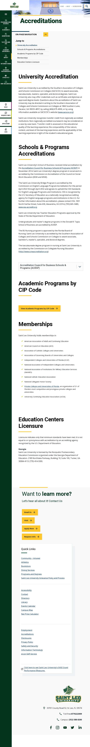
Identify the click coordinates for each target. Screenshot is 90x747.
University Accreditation (27, 45)
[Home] (14, 5)
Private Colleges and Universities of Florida (41, 386)
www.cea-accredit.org (28, 207)
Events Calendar (28, 606)
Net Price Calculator (30, 614)
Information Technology (32, 650)
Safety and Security (29, 646)
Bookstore (26, 566)
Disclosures (26, 638)
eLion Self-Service (29, 654)
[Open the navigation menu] (6, 14)
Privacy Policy (27, 642)
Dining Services (28, 570)
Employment (26, 630)
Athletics (25, 562)
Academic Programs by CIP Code (30, 54)
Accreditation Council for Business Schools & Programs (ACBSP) (50, 168)
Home (62, 6)
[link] (40, 308)
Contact (24, 594)
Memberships (22, 58)
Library (24, 602)
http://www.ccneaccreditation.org (33, 251)
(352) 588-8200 (75, 719)
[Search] (87, 6)
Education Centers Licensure (28, 62)
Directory (25, 598)
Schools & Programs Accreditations (31, 49)
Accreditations (27, 634)
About (68, 6)
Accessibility (26, 590)
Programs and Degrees (31, 574)
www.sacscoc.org (65, 112)
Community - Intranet (30, 558)
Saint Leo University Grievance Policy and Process (43, 578)
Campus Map (27, 610)
